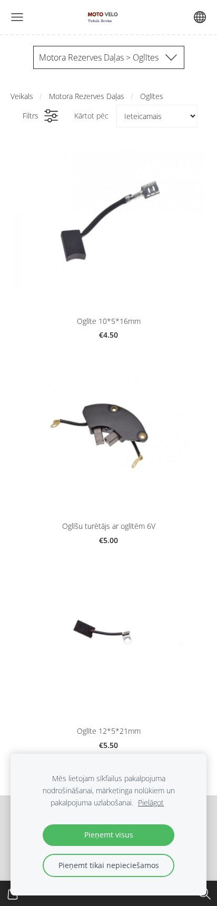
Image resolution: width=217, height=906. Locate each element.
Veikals (22, 96)
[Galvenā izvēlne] (17, 17)
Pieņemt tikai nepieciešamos (108, 865)
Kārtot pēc (91, 116)
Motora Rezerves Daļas (86, 96)
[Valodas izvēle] (199, 17)
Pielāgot (151, 802)
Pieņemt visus (108, 835)
